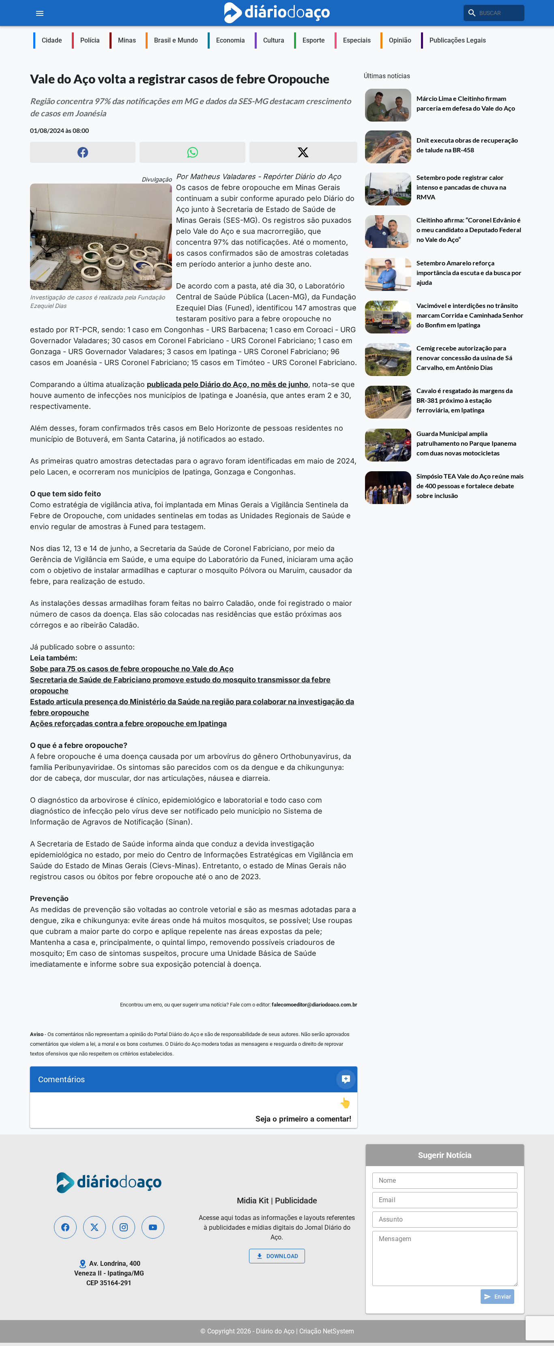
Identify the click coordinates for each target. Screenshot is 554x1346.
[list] (193, 1110)
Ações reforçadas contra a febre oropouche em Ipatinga (128, 723)
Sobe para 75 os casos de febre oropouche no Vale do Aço (132, 668)
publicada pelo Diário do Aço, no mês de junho (227, 384)
